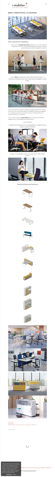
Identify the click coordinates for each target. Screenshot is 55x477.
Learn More (9, 474)
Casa (21, 7)
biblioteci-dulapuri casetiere (13, 424)
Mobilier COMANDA (46, 467)
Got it (14, 474)
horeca (25, 7)
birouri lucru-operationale (25, 424)
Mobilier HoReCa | (26, 467)
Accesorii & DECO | (36, 467)
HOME (13, 7)
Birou (17, 7)
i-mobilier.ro (21, 471)
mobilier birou (33, 424)
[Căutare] (46, 3)
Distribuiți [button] (10, 422)
